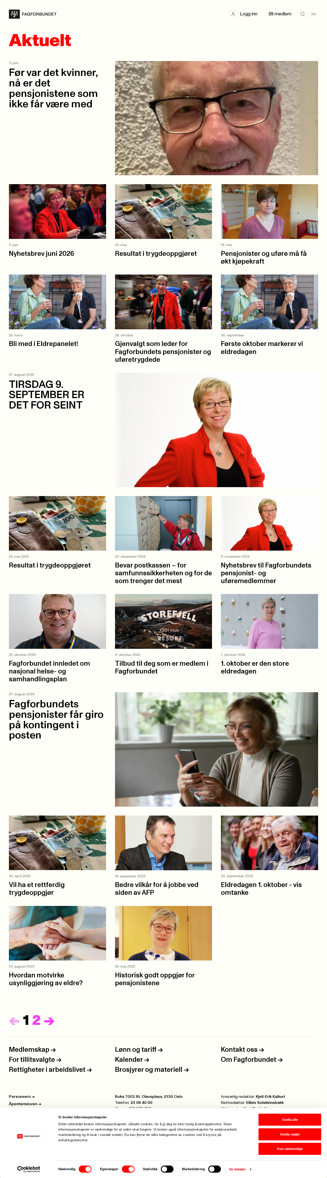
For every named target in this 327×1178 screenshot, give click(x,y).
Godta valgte (290, 1134)
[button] (245, 14)
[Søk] (302, 14)
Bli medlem (279, 14)
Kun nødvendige (290, 1149)
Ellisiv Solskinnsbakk (265, 1103)
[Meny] (313, 14)
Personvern (22, 1097)
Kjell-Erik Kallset (270, 1097)
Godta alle (290, 1119)
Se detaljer (237, 1169)
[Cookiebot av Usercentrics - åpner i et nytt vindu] (28, 1169)
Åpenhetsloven (25, 1104)
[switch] (128, 1169)
